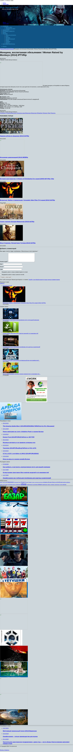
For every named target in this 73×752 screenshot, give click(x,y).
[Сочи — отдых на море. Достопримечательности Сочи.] (14, 676)
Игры (7, 36)
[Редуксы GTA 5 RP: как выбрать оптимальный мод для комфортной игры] (11, 359)
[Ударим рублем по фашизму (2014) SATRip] (11, 133)
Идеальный (16, 482)
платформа (35, 484)
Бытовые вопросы (9, 44)
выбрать (68, 482)
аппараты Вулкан (47, 482)
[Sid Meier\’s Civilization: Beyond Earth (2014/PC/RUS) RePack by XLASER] (11, 645)
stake (6, 482)
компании (18, 484)
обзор (23, 484)
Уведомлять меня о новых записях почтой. (13, 274)
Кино (4, 32)
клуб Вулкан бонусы (12, 484)
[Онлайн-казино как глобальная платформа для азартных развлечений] (11, 345)
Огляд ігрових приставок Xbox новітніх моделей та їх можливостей (20, 333)
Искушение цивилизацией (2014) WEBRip (14, 157)
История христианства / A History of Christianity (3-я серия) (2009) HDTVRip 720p (27, 179)
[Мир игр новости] (9, 20)
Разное (5, 33)
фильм (64, 484)
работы (49, 484)
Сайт (1, 269)
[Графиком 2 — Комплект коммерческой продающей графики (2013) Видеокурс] (14, 629)
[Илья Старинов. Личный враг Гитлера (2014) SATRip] (11, 240)
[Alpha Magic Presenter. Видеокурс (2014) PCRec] (14, 708)
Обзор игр (6, 30)
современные (57, 484)
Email (2, 266)
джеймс (1, 484)
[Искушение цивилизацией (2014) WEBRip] (12, 154)
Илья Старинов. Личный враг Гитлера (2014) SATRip (18, 243)
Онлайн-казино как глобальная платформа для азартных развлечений (21, 347)
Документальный (10, 38)
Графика (8, 41)
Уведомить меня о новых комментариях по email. (15, 272)
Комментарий (4, 261)
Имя (1, 264)
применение (44, 484)
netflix (4, 482)
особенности (30, 484)
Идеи (19, 482)
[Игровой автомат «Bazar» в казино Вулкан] (14, 501)
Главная (2, 49)
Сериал (30, 482)
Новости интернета (11, 35)
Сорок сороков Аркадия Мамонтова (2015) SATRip (17, 221)
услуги (61, 484)
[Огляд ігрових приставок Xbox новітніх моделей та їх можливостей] (11, 332)
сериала (52, 484)
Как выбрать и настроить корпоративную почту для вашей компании (21, 320)
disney (1, 482)
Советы (33, 482)
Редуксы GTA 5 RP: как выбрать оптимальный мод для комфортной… (21, 360)
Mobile (7, 40)
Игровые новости (8, 31)
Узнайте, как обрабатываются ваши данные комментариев (44, 279)
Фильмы (8, 37)
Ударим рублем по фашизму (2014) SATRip (14, 136)
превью (40, 484)
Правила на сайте (10, 28)
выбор (64, 482)
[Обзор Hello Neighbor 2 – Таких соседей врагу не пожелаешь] (14, 549)
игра (4, 484)
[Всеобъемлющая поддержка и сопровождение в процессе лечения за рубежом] (14, 517)
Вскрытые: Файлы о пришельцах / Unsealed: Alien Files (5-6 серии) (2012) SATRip (24, 303)
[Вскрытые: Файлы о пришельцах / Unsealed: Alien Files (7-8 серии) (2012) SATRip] (11, 197)
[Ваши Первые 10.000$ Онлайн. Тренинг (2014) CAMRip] (14, 613)
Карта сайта (9, 27)
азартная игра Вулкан (39, 482)
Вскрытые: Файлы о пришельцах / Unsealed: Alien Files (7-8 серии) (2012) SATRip (27, 200)
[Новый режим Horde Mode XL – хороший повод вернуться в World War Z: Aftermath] (14, 661)
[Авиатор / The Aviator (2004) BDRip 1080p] (14, 597)
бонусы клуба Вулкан (57, 482)
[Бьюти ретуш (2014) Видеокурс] (14, 692)
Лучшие (23, 482)
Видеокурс (10, 482)
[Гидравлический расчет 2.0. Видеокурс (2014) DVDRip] (14, 724)
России (26, 482)
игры (6, 484)
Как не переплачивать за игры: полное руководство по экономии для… (21, 374)
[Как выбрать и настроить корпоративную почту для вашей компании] (11, 318)
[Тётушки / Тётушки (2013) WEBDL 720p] (14, 581)
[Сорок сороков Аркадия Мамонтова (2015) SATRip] (11, 218)
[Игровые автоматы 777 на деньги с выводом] (14, 533)
